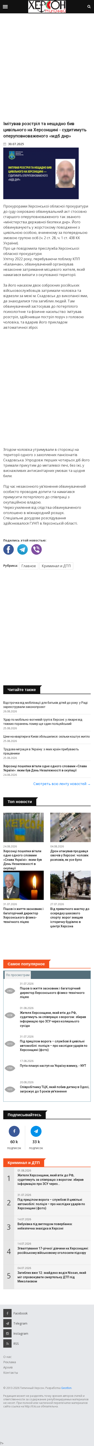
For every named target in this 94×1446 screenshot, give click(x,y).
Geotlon (66, 1388)
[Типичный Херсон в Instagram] (7, 1333)
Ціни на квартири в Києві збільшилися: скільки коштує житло (46, 736)
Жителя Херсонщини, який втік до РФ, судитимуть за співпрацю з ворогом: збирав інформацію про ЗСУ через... (50, 1179)
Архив (8, 1367)
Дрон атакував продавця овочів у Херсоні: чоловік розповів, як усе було (69, 855)
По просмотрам (18, 975)
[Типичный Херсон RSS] (7, 1343)
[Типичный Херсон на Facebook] (14, 1131)
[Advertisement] (47, 67)
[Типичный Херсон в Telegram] (36, 1131)
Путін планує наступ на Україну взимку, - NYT (53, 1065)
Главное (28, 565)
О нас (7, 1357)
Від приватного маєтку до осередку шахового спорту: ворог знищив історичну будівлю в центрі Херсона (69, 917)
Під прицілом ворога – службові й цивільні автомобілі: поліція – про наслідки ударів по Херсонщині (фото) (53, 1046)
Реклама (9, 1362)
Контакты (10, 1372)
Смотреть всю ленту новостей (62, 783)
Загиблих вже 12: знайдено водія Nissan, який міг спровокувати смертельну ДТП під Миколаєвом (51, 1277)
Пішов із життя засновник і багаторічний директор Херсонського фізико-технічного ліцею (52, 993)
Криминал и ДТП (56, 565)
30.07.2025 (15, 144)
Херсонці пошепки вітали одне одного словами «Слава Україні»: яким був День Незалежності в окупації (22, 859)
